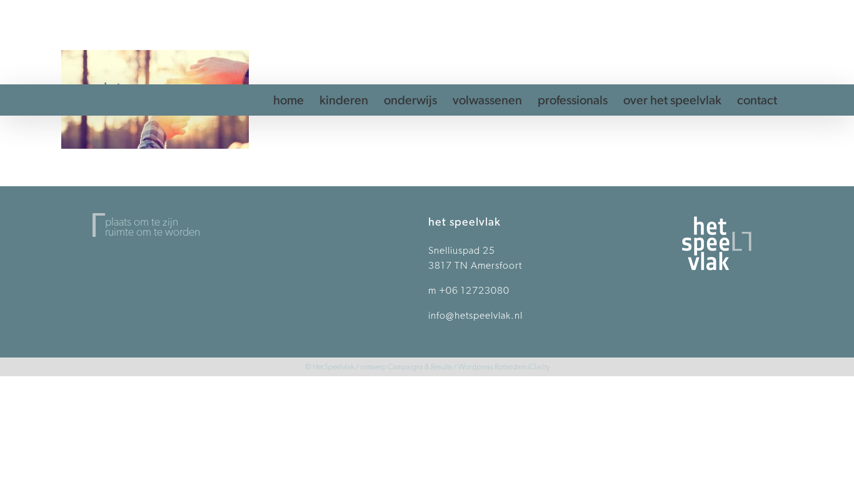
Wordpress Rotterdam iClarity (504, 366)
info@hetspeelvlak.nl (475, 315)
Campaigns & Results (420, 366)
